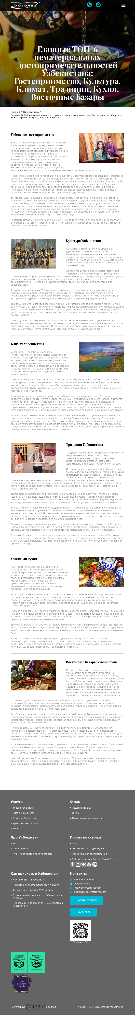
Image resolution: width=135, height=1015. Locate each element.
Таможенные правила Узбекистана (33, 890)
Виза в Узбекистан (24, 813)
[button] (123, 5)
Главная (15, 112)
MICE (15, 829)
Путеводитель (31, 112)
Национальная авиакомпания (89, 854)
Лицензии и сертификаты (87, 818)
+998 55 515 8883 (84, 880)
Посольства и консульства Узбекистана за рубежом (38, 896)
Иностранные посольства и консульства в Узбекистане (38, 904)
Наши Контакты (81, 808)
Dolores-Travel (82, 884)
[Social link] (72, 864)
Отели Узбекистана (24, 818)
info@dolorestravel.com (87, 888)
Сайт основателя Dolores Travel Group (94, 859)
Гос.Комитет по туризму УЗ (88, 849)
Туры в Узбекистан (24, 808)
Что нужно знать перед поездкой (32, 854)
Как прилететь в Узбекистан (29, 880)
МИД (75, 844)
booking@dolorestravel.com (90, 892)
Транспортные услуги (26, 824)
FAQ (15, 844)
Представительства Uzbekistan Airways (36, 885)
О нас (75, 813)
